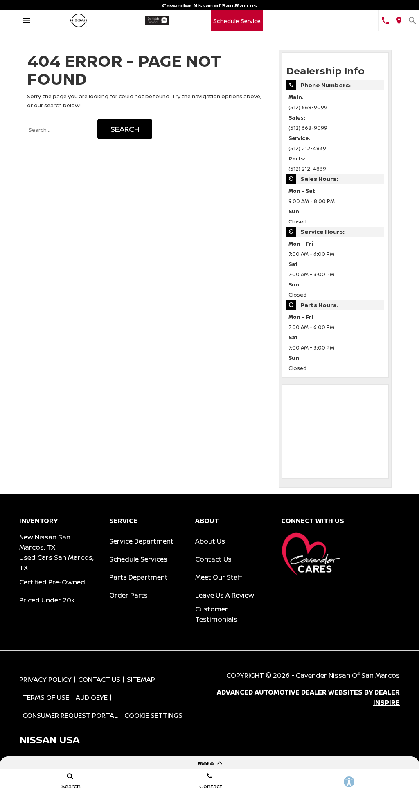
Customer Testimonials (216, 614)
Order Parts (128, 595)
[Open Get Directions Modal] (398, 20)
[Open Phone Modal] (385, 20)
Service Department (141, 541)
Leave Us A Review (224, 595)
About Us (210, 541)
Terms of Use (46, 697)
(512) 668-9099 (307, 107)
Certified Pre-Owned (52, 581)
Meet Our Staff (218, 577)
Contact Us (213, 559)
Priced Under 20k (47, 600)
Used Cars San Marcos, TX (56, 562)
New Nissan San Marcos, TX (44, 542)
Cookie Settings (153, 715)
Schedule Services (138, 559)
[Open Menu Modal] (26, 20)
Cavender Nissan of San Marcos (348, 675)
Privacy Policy (45, 679)
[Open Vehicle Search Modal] (412, 20)
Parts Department (138, 577)
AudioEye (92, 697)
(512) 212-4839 (307, 148)
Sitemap (141, 679)
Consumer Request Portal (70, 715)
